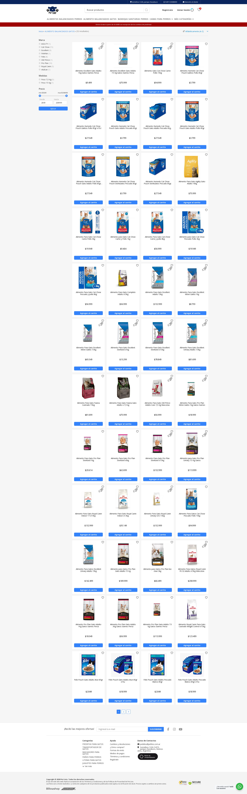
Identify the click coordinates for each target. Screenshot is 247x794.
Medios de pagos (117, 753)
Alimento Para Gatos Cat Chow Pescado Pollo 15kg (192, 514)
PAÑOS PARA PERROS (91, 757)
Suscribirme (156, 729)
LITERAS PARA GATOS (91, 760)
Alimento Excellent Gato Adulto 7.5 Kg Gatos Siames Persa (123, 72)
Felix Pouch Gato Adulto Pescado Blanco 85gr (157, 681)
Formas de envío (117, 750)
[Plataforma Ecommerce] (53, 788)
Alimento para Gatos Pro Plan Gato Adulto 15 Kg (123, 570)
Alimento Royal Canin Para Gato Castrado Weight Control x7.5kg (192, 625)
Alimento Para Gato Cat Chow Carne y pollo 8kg (157, 238)
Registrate (167, 10)
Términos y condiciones (120, 756)
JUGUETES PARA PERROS (93, 763)
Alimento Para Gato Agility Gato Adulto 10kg (192, 182)
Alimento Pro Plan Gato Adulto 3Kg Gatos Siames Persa (123, 625)
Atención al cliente (191, 2)
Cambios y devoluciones (120, 744)
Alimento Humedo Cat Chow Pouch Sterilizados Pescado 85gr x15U (157, 183)
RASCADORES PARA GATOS (90, 753)
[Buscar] (146, 10)
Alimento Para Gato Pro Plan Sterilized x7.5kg (157, 459)
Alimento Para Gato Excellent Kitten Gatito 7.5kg (88, 348)
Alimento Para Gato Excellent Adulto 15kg (157, 293)
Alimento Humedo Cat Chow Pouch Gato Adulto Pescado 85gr (123, 127)
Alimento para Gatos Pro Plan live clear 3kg (157, 570)
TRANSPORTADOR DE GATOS (91, 748)
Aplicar (53, 108)
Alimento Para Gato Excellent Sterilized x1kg (123, 348)
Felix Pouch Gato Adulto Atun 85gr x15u (123, 681)
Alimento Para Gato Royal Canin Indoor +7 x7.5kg (88, 514)
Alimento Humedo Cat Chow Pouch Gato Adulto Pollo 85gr (192, 127)
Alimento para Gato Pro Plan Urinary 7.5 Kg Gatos (192, 459)
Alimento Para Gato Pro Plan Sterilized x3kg (123, 459)
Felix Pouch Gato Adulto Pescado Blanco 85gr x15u (192, 681)
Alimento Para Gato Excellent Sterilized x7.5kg (157, 348)
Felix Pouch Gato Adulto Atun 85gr (88, 680)
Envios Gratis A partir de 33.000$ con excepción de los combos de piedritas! (123, 24)
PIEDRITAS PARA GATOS (92, 744)
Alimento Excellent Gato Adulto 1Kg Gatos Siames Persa (88, 72)
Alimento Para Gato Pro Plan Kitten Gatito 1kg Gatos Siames (192, 404)
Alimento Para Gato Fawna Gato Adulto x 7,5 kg (122, 404)
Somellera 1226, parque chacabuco (144, 2)
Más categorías (183, 19)
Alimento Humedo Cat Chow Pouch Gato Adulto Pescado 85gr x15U (157, 128)
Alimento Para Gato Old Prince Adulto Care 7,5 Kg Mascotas (157, 404)
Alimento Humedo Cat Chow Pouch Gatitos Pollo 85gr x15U (88, 127)
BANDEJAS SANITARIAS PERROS (133, 19)
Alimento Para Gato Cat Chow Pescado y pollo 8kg (88, 293)
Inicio (41, 31)
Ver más (88, 766)
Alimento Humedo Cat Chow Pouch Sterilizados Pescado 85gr (123, 182)
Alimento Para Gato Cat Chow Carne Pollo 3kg (88, 238)
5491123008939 (171, 2)
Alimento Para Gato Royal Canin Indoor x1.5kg (123, 514)
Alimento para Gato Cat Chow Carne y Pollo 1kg (123, 238)
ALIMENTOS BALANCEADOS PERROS (64, 19)
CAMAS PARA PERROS (160, 19)
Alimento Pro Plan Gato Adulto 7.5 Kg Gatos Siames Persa (157, 625)
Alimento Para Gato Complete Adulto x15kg (122, 293)
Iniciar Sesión (183, 10)
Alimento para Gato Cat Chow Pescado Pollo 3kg (191, 238)
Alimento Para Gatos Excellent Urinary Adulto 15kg (88, 570)
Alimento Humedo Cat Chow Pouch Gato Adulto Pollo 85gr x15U (88, 183)
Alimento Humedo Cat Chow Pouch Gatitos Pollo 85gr (192, 72)
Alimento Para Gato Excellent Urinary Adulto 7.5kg (192, 348)
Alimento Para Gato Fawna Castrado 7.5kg (88, 404)
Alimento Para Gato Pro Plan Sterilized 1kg (88, 459)
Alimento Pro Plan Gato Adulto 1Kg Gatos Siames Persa (88, 625)
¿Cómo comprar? (117, 747)
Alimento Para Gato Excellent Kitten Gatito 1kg (192, 293)
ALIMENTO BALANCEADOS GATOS (100, 19)
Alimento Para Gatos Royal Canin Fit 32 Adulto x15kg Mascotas (192, 570)
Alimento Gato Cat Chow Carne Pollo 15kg (157, 72)
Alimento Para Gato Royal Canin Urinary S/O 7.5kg (157, 514)
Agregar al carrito (88, 92)
